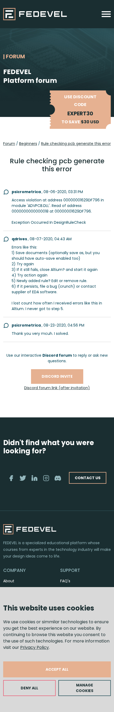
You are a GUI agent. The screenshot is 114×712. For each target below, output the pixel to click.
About (8, 581)
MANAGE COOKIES (84, 687)
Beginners (28, 143)
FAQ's (65, 581)
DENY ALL (29, 688)
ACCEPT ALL (57, 669)
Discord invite (57, 376)
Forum (9, 143)
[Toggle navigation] (106, 14)
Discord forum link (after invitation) (57, 387)
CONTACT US (87, 478)
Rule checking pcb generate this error (76, 143)
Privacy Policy (34, 647)
